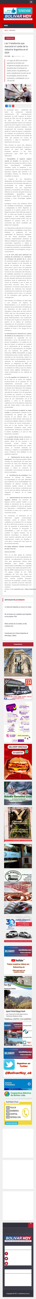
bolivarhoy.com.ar (23, 1293)
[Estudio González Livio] (18, 793)
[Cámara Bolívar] (18, 856)
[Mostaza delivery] (18, 762)
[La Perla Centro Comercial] (18, 662)
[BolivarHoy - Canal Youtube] (18, 960)
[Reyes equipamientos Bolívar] (18, 689)
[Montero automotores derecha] (18, 930)
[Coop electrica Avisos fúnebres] (18, 1089)
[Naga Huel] (18, 998)
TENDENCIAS (10, 38)
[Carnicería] (18, 892)
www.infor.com (19, 589)
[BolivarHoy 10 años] (18, 1034)
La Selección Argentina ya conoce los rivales (18, 607)
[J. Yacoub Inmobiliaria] (18, 824)
